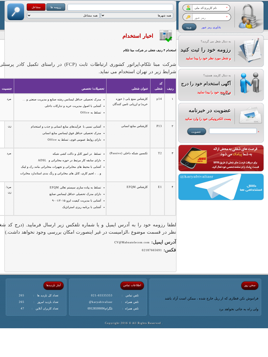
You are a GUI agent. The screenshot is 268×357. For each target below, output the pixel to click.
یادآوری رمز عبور (211, 27)
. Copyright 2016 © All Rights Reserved (134, 323)
